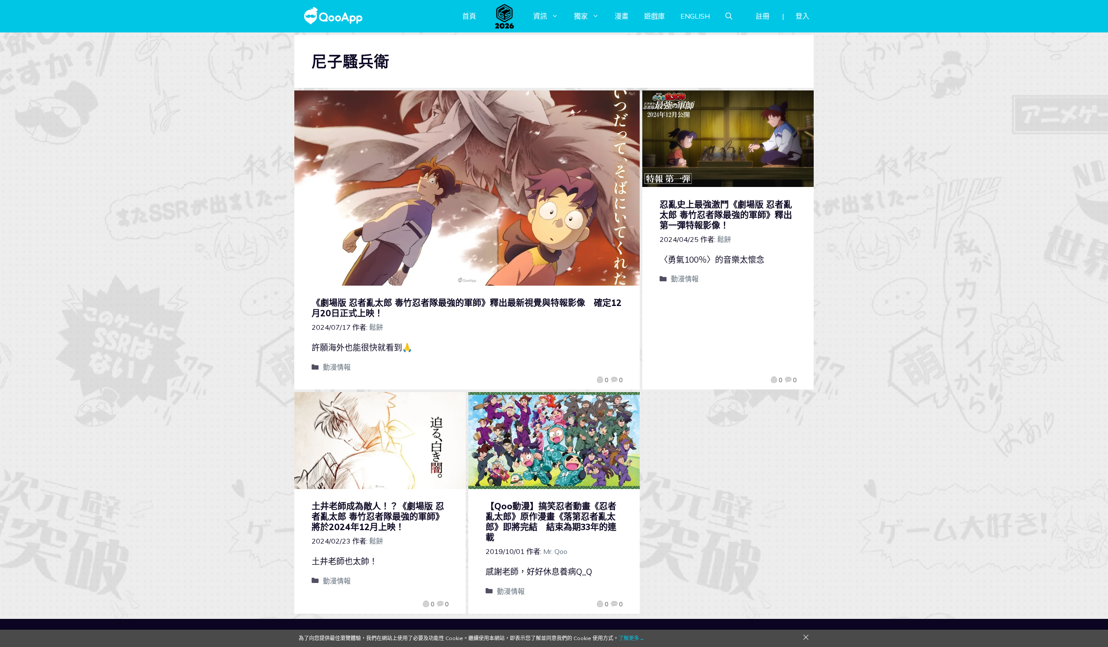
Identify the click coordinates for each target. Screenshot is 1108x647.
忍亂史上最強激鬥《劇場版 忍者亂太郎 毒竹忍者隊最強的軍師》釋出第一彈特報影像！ (726, 215)
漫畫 (621, 16)
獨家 (581, 16)
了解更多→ (631, 638)
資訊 (540, 16)
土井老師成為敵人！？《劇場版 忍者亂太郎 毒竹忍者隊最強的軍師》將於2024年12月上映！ (378, 516)
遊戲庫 (654, 16)
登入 (802, 16)
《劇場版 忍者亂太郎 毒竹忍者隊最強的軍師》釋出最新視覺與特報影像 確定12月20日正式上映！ (467, 308)
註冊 (763, 16)
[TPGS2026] (504, 16)
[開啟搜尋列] (729, 16)
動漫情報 (337, 367)
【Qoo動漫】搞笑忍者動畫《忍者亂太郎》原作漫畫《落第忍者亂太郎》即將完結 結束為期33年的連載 (551, 522)
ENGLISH (695, 16)
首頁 (469, 16)
